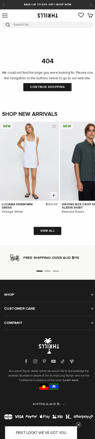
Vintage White (12, 211)
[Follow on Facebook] (26, 361)
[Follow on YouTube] (53, 361)
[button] (54, 127)
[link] (81, 15)
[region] (47, 257)
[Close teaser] (78, 424)
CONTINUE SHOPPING (47, 87)
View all (47, 230)
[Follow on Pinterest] (44, 361)
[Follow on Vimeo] (71, 361)
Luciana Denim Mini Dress (17, 206)
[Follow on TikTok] (62, 361)
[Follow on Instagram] (35, 361)
